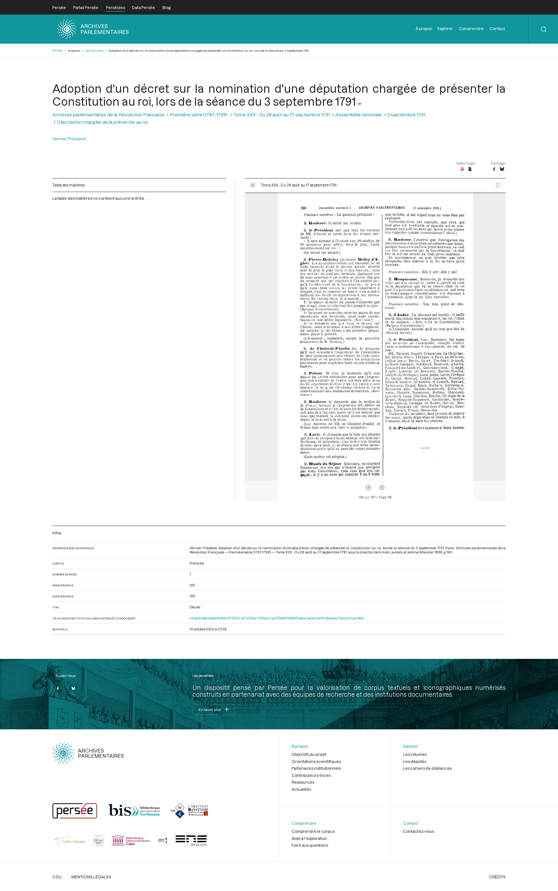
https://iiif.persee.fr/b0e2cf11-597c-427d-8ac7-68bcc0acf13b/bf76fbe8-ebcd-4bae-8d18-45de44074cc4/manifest (277, 618)
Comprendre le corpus (313, 831)
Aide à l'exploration (309, 838)
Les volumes (94, 50)
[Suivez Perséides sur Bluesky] (73, 688)
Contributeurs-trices (311, 775)
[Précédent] (368, 487)
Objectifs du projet (309, 754)
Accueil (57, 50)
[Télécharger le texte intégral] (470, 169)
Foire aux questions (310, 845)
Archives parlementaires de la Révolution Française (108, 114)
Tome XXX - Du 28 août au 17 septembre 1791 (281, 114)
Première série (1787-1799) (199, 114)
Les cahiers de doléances (427, 768)
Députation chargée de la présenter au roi (102, 122)
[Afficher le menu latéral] (253, 185)
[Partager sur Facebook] (494, 169)
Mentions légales (91, 877)
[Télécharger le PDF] (462, 169)
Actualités (301, 789)
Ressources (303, 782)
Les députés (414, 761)
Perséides (115, 7)
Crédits (497, 877)
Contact (497, 28)
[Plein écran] (497, 185)
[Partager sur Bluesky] (502, 169)
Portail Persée (85, 7)
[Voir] (359, 101)
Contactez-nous (418, 831)
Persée (59, 7)
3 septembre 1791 (406, 114)
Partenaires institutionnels (316, 768)
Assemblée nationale (358, 114)
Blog (166, 7)
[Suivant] (382, 487)
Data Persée (143, 7)
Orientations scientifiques (316, 761)
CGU (57, 877)
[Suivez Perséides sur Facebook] (58, 688)
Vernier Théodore (69, 138)
